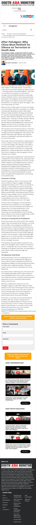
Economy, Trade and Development (16, 34)
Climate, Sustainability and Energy (17, 510)
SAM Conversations (28, 496)
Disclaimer (5, 505)
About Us (5, 498)
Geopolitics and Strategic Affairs (17, 496)
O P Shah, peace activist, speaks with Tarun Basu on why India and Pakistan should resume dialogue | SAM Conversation (18, 381)
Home (3, 34)
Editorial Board (6, 500)
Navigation (13, 26)
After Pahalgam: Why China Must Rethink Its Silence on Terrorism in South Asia (15, 46)
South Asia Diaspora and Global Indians (17, 515)
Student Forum (17, 522)
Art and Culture (17, 519)
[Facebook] (24, 16)
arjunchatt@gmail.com (10, 309)
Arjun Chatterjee (12, 63)
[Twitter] (21, 16)
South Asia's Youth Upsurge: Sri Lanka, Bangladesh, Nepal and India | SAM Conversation (17, 399)
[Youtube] (30, 16)
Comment (5, 339)
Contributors (6, 509)
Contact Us (5, 502)
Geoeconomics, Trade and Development (17, 504)
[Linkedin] (27, 16)
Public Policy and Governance (18, 500)
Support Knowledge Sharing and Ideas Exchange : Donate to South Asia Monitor (18, 317)
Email (4, 333)
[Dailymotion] (33, 16)
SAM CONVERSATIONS (15, 363)
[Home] (18, 3)
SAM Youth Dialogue (15, 409)
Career (4, 507)
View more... (25, 403)
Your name (6, 326)
